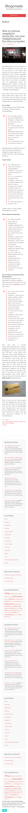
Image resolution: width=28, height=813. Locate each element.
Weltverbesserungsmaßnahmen (12, 559)
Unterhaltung (11, 423)
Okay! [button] (4, 810)
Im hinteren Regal (9, 531)
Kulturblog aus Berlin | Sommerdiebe (13, 575)
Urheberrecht (15, 614)
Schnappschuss (8, 540)
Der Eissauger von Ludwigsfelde (12, 490)
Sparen (6, 423)
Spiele (15, 610)
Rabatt (9, 610)
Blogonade (14, 6)
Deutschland (10, 421)
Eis (15, 599)
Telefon (9, 612)
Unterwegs (7, 547)
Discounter (6, 599)
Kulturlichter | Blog (9, 578)
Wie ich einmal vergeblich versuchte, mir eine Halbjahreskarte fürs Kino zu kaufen (13, 36)
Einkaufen (16, 421)
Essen (8, 601)
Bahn (20, 593)
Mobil (19, 606)
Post (17, 608)
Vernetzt (6, 553)
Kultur (3, 423)
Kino (25, 421)
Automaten (16, 593)
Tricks (18, 612)
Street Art (21, 610)
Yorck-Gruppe (15, 282)
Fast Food (11, 601)
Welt (5, 616)
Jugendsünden (8, 534)
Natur (8, 608)
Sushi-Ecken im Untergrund (11, 500)
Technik (6, 612)
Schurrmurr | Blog (9, 581)
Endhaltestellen (18, 599)
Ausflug (12, 593)
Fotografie (18, 601)
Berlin (7, 419)
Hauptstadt (21, 421)
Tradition (13, 612)
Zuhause (7, 562)
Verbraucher (7, 550)
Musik (5, 608)
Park (16, 608)
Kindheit (19, 604)
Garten (22, 601)
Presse (6, 610)
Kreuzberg (7, 606)
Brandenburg (8, 525)
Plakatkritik (7, 537)
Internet (15, 604)
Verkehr (20, 614)
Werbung (8, 616)
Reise (12, 610)
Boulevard (6, 596)
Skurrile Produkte (9, 544)
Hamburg (7, 528)
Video (6, 556)
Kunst (11, 606)
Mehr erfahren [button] (21, 806)
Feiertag (15, 601)
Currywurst (10, 596)
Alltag (6, 421)
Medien (15, 606)
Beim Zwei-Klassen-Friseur (11, 478)
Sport (18, 610)
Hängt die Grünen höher (10, 467)
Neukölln (12, 608)
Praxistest (21, 608)
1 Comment (4, 424)
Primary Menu (14, 15)
